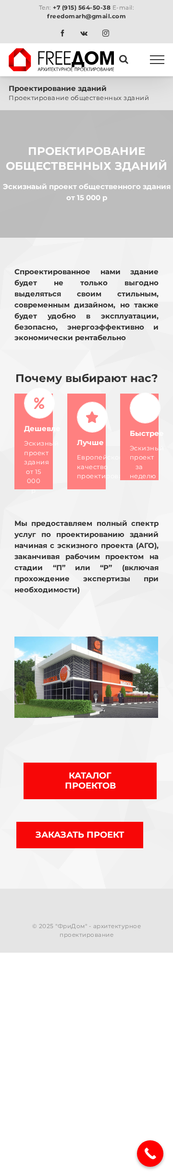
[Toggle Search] (124, 59)
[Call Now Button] (150, 1153)
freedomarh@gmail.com (86, 16)
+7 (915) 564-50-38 (82, 7)
